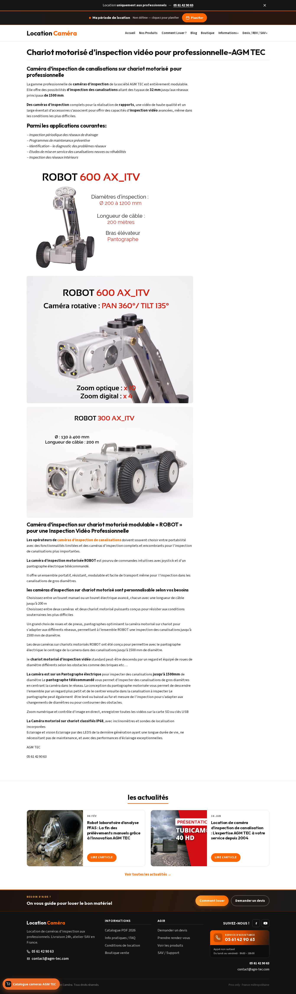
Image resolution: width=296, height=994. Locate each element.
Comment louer (212, 900)
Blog (193, 33)
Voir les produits (170, 945)
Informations (227, 33)
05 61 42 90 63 (183, 5)
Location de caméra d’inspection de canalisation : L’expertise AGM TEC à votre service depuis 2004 (238, 830)
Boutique (207, 33)
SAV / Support (168, 952)
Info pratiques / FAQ (120, 938)
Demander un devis (250, 900)
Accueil (130, 33)
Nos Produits (148, 33)
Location (52, 33)
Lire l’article (102, 857)
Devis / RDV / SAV (254, 33)
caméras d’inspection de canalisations (89, 540)
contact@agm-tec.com (50, 958)
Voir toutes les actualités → (148, 874)
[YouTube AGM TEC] (265, 923)
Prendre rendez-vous (174, 938)
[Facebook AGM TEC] (256, 923)
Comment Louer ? (174, 33)
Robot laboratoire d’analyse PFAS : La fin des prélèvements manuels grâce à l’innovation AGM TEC (113, 830)
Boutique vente (117, 952)
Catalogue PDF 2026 (120, 930)
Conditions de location (122, 945)
